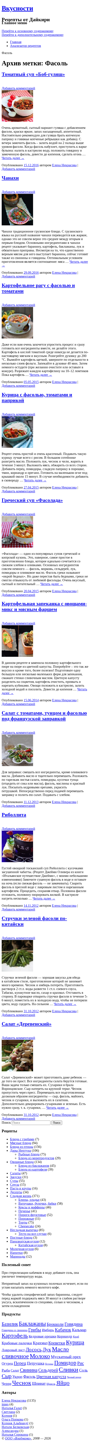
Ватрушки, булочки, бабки (37, 1203)
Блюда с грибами (22, 1139)
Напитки (16, 1252)
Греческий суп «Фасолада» (32, 500)
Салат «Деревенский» (26, 1024)
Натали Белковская (15, 1427)
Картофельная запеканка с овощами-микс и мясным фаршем (44, 606)
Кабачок (63, 1329)
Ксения (7, 1415)
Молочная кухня (22, 1249)
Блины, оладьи (29, 1199)
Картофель (15, 1335)
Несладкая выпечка (24, 1230)
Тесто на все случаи (32, 1234)
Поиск (6, 1122)
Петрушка (35, 1363)
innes (5, 1404)
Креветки (56, 1342)
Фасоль (29, 1376)
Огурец (7, 1363)
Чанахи (10, 178)
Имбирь (48, 1330)
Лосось (34, 1349)
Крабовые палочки (17, 1343)
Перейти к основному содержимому (28, 31)
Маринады (17, 1256)
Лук (46, 1349)
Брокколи (55, 1324)
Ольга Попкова (12, 1419)
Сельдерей (48, 1370)
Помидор (65, 1363)
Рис (80, 1363)
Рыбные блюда (29, 1154)
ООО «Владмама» (18, 1438)
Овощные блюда (22, 1162)
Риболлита (14, 814)
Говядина (73, 1324)
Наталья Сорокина (15, 1434)
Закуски (16, 1177)
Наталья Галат (12, 1408)
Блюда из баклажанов (33, 1165)
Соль (83, 1370)
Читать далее (13, 158)
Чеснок (21, 1382)
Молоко (40, 1356)
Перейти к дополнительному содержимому (33, 35)
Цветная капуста (51, 1376)
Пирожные (26, 1218)
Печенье (24, 1211)
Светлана (8, 1412)
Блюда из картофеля (32, 1169)
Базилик (10, 1324)
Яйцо (62, 1383)
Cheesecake (26, 1226)
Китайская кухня (30, 1245)
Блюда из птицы (21, 1147)
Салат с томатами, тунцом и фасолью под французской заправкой (44, 715)
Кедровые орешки (42, 1336)
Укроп (17, 1377)
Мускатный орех (66, 1356)
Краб (76, 1336)
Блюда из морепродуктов (36, 1158)
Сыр (7, 1376)
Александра (10, 1431)
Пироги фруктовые (32, 1215)
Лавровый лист (13, 1350)
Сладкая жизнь (20, 1196)
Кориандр (64, 1336)
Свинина (28, 1370)
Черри (6, 1384)
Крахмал (40, 1343)
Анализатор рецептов (25, 46)
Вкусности (17, 8)
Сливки (68, 1369)
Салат (15, 1370)
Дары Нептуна (20, 1150)
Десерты (16, 1192)
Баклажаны (32, 1323)
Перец (20, 1363)
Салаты (15, 1173)
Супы (14, 1181)
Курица (75, 1342)
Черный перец (74, 1377)
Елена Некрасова (64, 165)
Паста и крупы (20, 1188)
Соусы (14, 1184)
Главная (15, 42)
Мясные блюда (20, 1143)
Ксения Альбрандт (15, 1423)
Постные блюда (21, 1237)
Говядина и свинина (14, 1330)
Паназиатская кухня (24, 1241)
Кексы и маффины (31, 1207)
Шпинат (39, 1383)
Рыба (6, 1370)
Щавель (50, 1384)
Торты (22, 1222)
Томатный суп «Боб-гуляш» (33, 74)
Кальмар (79, 1330)
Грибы (34, 1329)
